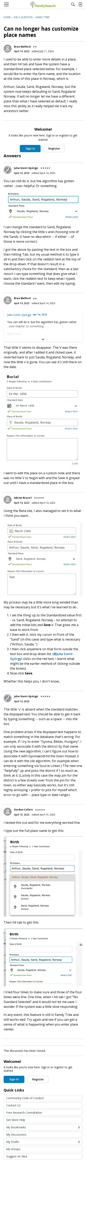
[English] (43, 4)
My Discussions (16, 1134)
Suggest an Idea (16, 1156)
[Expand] (43, 339)
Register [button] (54, 148)
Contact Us (13, 1105)
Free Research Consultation (24, 1112)
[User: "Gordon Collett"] (8, 812)
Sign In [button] (30, 148)
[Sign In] (80, 4)
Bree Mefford (22, 46)
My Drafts (43, 1142)
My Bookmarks (43, 1127)
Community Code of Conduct (25, 1098)
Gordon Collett (23, 809)
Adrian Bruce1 (23, 497)
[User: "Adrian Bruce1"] (8, 500)
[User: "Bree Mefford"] (8, 49)
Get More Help (15, 1120)
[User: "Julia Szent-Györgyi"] (8, 170)
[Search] (73, 4)
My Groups (13, 1149)
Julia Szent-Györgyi (26, 168)
